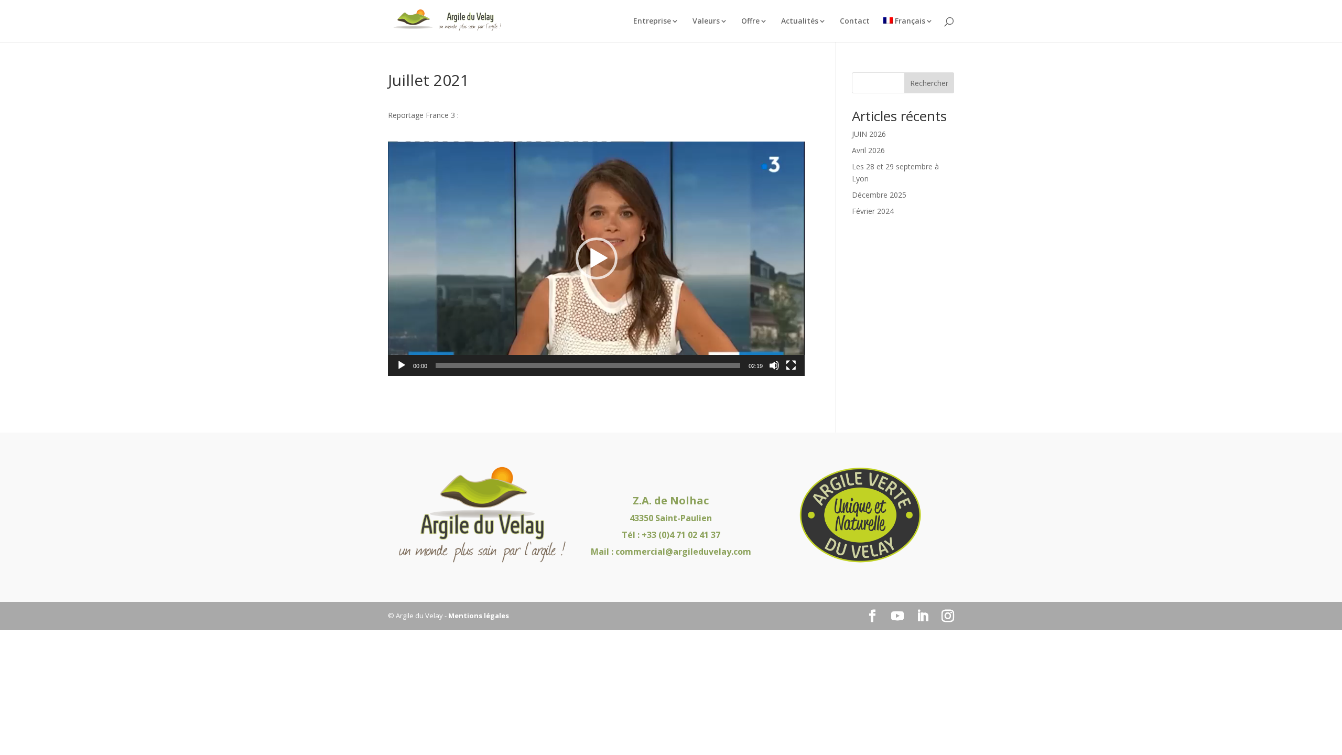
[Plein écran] (791, 365)
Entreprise (652, 21)
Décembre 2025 (879, 195)
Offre (750, 21)
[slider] (588, 365)
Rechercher (929, 83)
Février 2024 (873, 211)
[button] (597, 258)
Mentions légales (478, 615)
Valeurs (706, 21)
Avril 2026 (868, 150)
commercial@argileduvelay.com (683, 551)
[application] (596, 259)
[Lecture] (401, 365)
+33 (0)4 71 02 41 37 (681, 535)
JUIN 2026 (869, 134)
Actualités (799, 21)
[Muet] (774, 365)
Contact (855, 21)
